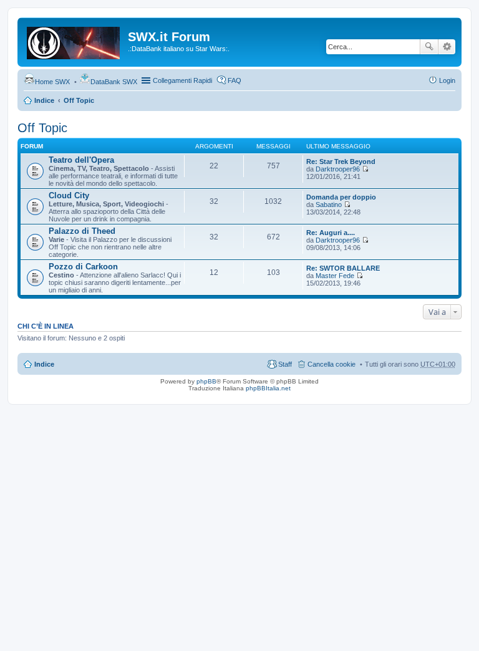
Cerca (429, 46)
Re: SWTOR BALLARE (343, 268)
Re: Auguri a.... (330, 232)
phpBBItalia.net (268, 388)
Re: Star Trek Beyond (340, 161)
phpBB (206, 381)
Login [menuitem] (447, 80)
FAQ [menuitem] (234, 80)
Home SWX (52, 81)
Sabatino (329, 204)
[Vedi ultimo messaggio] (365, 169)
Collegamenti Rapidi (182, 80)
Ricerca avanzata (446, 46)
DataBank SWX (113, 81)
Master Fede (335, 275)
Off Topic (79, 100)
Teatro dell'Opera (81, 160)
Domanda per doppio (341, 197)
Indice (44, 100)
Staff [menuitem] (285, 364)
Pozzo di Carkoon (83, 266)
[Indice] (74, 40)
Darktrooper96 (338, 169)
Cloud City (69, 195)
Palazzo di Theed (82, 231)
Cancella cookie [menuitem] (331, 364)
